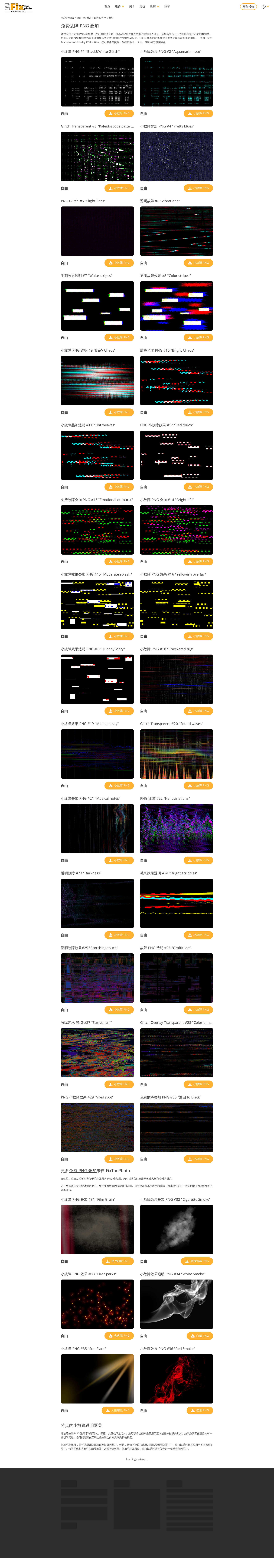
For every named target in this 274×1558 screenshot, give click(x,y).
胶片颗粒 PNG (120, 1261)
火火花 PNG (121, 1335)
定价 (142, 6)
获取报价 (248, 6)
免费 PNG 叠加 (83, 1170)
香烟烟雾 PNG (199, 1261)
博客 (167, 6)
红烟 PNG (202, 1410)
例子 (132, 6)
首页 (107, 6)
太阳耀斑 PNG (120, 1410)
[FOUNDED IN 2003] (18, 6)
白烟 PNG (202, 1336)
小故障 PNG (121, 113)
